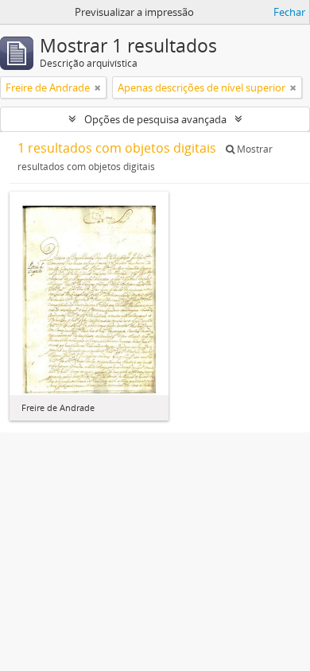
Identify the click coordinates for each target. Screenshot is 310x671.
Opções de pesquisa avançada (155, 119)
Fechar (289, 12)
